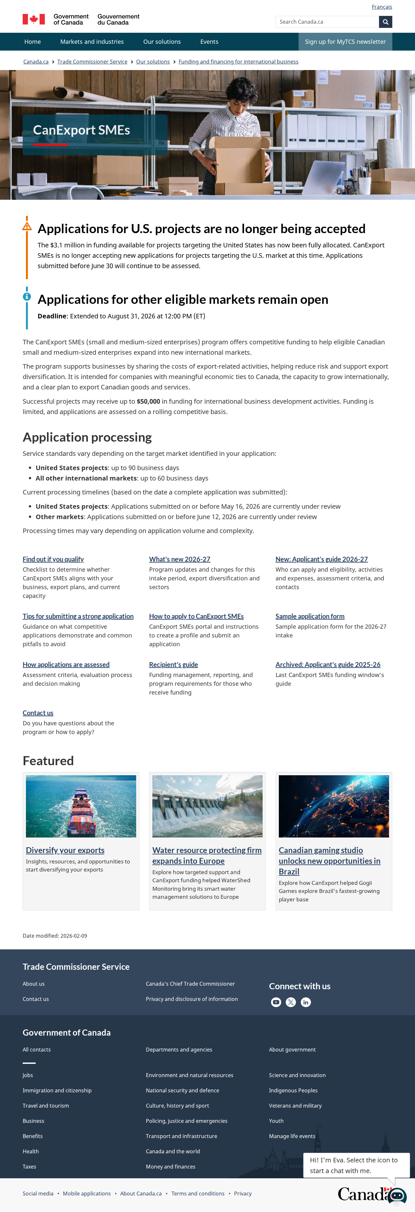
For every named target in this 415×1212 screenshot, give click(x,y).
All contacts (37, 1049)
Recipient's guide (173, 664)
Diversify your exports (65, 850)
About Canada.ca (141, 1193)
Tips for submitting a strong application (78, 616)
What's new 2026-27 (179, 559)
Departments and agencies (179, 1049)
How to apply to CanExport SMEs (196, 616)
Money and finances (171, 1166)
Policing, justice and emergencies (187, 1120)
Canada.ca (36, 61)
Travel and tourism (46, 1105)
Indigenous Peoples (293, 1090)
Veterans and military (295, 1105)
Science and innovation (297, 1075)
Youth (276, 1120)
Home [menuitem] (32, 41)
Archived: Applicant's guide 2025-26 (328, 664)
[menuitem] (92, 42)
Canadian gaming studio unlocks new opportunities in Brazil (330, 860)
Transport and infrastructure (181, 1136)
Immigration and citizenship (57, 1090)
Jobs (28, 1075)
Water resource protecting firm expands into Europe (207, 855)
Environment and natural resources (189, 1075)
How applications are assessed (66, 664)
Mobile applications (87, 1193)
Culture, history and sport (177, 1105)
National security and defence (182, 1090)
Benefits (33, 1136)
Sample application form (310, 616)
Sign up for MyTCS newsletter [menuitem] (345, 41)
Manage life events (292, 1136)
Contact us (38, 713)
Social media (38, 1193)
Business (33, 1120)
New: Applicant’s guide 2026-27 (322, 559)
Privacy (243, 1193)
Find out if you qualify (53, 559)
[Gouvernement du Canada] (81, 20)
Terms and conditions (198, 1193)
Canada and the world (173, 1151)
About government (292, 1049)
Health (31, 1151)
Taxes (29, 1166)
